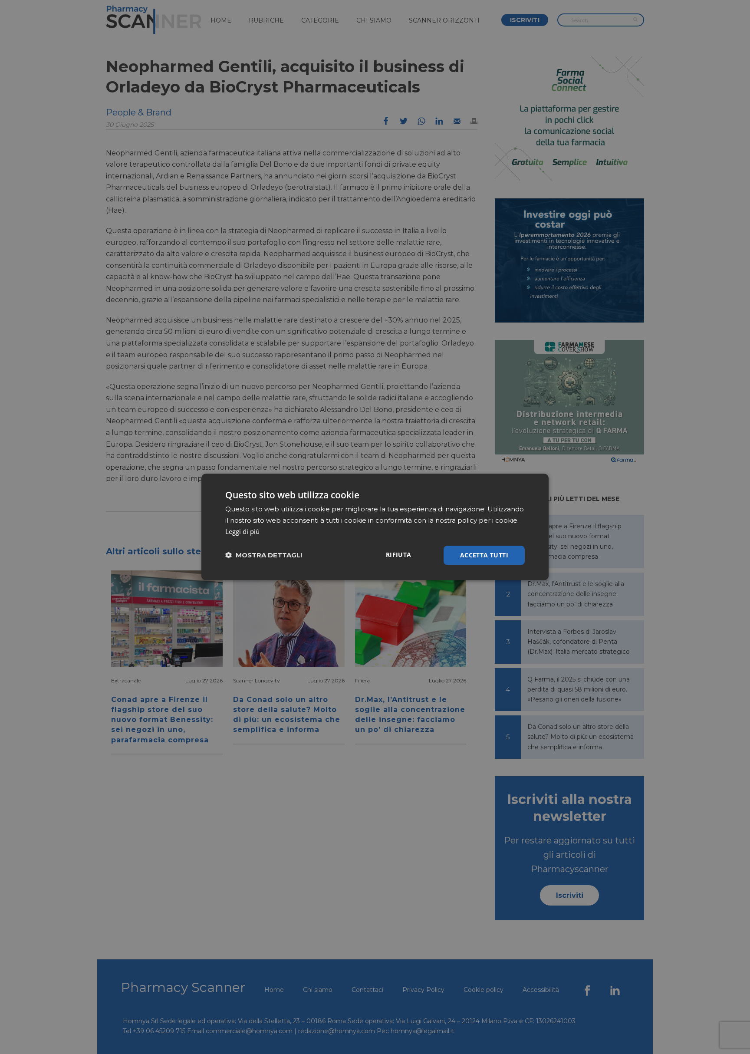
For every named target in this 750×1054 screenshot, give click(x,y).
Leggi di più (242, 531)
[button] (264, 555)
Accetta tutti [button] (484, 555)
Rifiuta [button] (398, 554)
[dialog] (375, 527)
